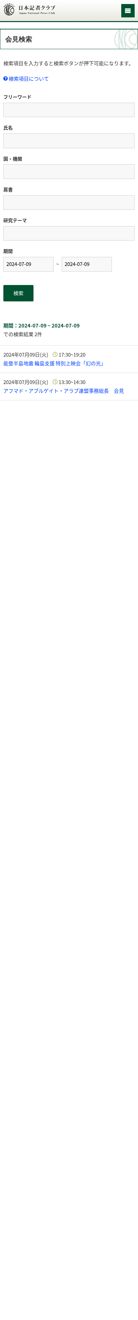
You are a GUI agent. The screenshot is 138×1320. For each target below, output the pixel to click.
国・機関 (12, 158)
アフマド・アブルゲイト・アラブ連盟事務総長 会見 (63, 390)
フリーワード (17, 96)
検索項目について (28, 78)
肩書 (8, 189)
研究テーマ (15, 220)
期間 (8, 251)
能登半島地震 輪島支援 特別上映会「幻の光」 (54, 363)
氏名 (8, 127)
